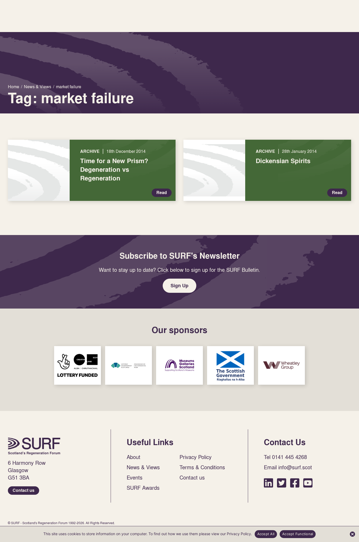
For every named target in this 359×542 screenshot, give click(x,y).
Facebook (294, 482)
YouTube (307, 482)
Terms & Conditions (202, 467)
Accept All (266, 534)
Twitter (281, 482)
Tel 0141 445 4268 (285, 457)
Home (34, 446)
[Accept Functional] (352, 534)
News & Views (143, 467)
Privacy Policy (196, 457)
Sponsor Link (77, 365)
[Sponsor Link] (77, 365)
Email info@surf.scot (288, 467)
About (133, 457)
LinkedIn (268, 482)
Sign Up (179, 285)
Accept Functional (297, 534)
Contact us (23, 490)
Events (134, 477)
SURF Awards (143, 487)
